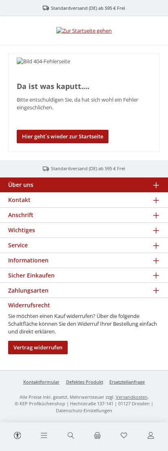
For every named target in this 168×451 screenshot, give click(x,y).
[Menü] (44, 436)
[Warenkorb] (97, 436)
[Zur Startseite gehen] (84, 31)
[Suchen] (70, 436)
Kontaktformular (41, 382)
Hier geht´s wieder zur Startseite (62, 136)
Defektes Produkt (84, 382)
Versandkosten (132, 397)
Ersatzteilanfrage (127, 382)
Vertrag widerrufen (37, 347)
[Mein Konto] (150, 436)
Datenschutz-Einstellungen (84, 410)
